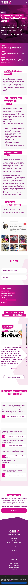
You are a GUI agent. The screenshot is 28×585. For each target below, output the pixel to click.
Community (14, 538)
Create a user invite (14, 567)
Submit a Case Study (14, 565)
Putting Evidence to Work (15, 445)
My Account (14, 510)
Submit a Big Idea (14, 563)
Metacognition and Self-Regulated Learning (14, 456)
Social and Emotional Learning (15, 436)
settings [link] (10, 580)
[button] (11, 368)
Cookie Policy (14, 555)
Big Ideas (14, 540)
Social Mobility (14, 550)
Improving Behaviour (16, 465)
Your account (14, 569)
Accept (14, 582)
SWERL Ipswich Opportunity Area (15, 416)
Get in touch (14, 553)
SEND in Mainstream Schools (15, 475)
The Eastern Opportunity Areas (14, 542)
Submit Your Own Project (14, 377)
